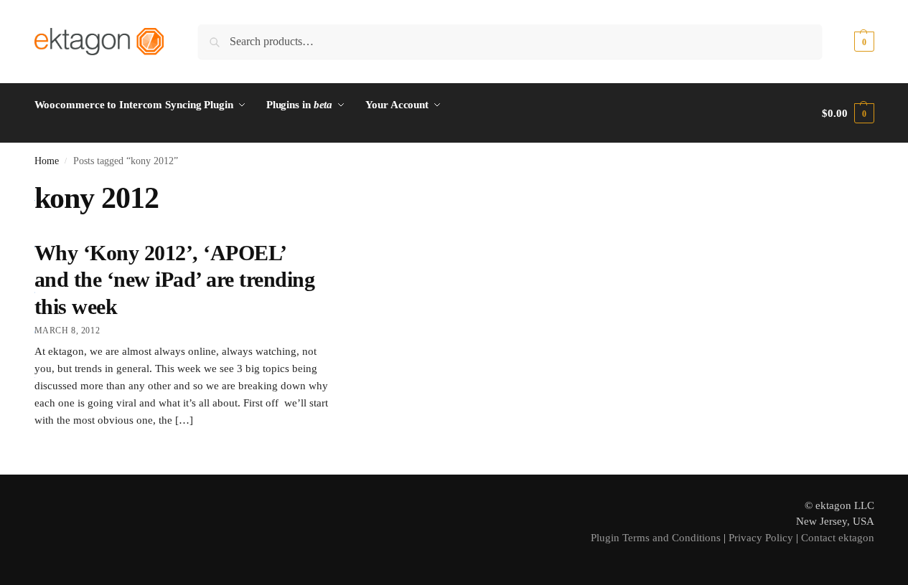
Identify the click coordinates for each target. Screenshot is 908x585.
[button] (848, 42)
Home (46, 161)
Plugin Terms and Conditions (656, 537)
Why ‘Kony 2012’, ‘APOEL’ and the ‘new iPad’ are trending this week (174, 279)
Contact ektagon (837, 537)
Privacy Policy (761, 537)
